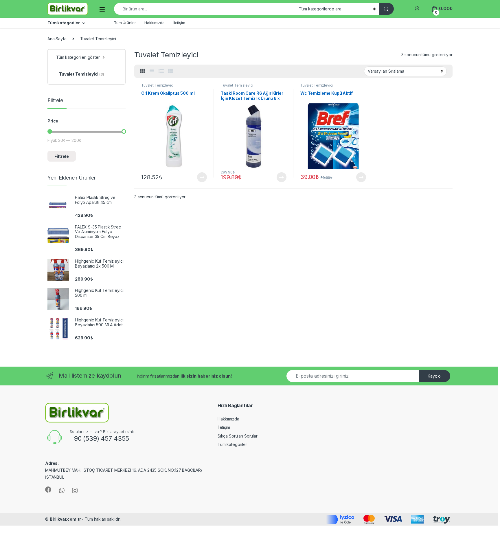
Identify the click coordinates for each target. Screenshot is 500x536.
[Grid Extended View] (152, 71)
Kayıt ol (435, 376)
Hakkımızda (154, 22)
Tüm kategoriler (232, 444)
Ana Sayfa (57, 38)
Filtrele (61, 156)
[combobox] (205, 9)
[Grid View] (142, 71)
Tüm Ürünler (125, 22)
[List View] (161, 71)
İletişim (179, 22)
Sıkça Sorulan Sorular (238, 435)
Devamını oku (198, 177)
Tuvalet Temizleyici (157, 85)
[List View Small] (170, 71)
